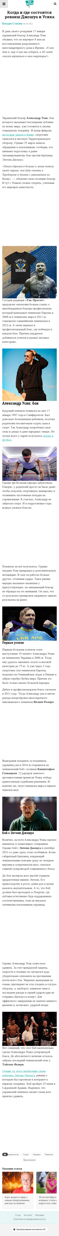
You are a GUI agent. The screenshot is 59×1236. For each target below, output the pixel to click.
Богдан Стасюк (12, 23)
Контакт (28, 1215)
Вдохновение (29, 1159)
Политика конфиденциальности (29, 1219)
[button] (4, 4)
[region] (29, 216)
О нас (18, 1215)
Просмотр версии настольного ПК (31, 1229)
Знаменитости (12, 1154)
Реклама (39, 1215)
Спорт (26, 1154)
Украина (37, 1154)
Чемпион (49, 1154)
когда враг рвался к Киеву (18, 134)
